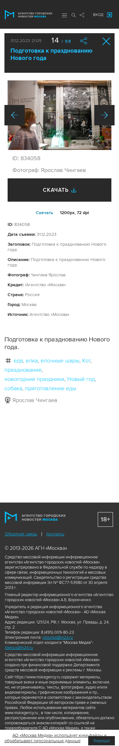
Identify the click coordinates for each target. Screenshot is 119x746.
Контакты (55, 534)
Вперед (104, 115)
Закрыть (106, 41)
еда (18, 360)
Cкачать (44, 212)
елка (32, 360)
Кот (86, 360)
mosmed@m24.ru (58, 637)
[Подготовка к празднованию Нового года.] (59, 115)
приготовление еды (50, 388)
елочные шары (60, 360)
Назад (14, 115)
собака (13, 388)
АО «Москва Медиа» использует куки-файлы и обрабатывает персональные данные (55, 738)
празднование (23, 369)
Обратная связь (21, 534)
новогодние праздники (34, 379)
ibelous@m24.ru (19, 647)
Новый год (81, 379)
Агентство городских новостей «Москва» (28, 14)
